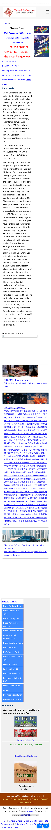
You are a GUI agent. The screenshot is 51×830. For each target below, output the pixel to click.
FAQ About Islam (10, 664)
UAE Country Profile (12, 652)
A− (46, 826)
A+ (39, 826)
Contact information (20, 799)
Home (6, 23)
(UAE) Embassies (10, 669)
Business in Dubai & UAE (12, 680)
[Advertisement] (21, 578)
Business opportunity (12, 695)
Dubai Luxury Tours (12, 618)
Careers (6, 690)
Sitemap (35, 799)
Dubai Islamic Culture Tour (12, 658)
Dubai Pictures (9, 647)
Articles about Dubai (12, 699)
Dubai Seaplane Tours (13, 643)
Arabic (5, 799)
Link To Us (29, 802)
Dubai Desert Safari (33, 821)
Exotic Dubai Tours (11, 685)
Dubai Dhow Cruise (9, 827)
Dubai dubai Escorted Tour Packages (31, 824)
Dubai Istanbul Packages (25, 756)
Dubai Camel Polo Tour (11, 612)
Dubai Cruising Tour (12, 606)
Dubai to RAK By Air (25, 740)
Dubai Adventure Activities (10, 624)
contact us (30, 811)
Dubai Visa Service (11, 673)
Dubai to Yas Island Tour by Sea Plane (25, 744)
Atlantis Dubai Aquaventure (9, 637)
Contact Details (15, 821)
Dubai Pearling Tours (12, 630)
